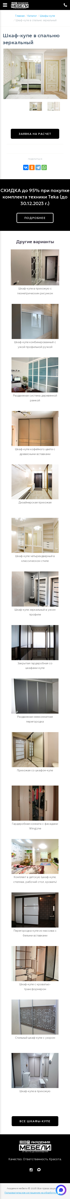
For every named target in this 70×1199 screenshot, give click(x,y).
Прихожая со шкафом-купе (35, 770)
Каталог (32, 15)
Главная (20, 15)
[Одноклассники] (32, 167)
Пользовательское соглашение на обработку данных (34, 1192)
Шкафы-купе (47, 15)
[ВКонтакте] (26, 167)
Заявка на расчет (35, 134)
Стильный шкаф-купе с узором (35, 1037)
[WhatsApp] (44, 167)
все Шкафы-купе (35, 1121)
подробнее (35, 218)
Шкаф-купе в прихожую (35, 1091)
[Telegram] (38, 167)
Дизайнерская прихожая (35, 502)
